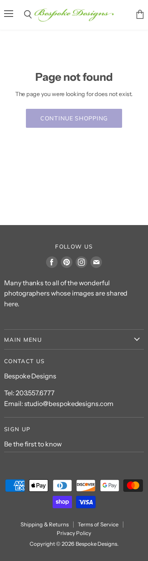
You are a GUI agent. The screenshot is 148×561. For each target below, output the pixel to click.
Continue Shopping (74, 118)
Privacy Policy (74, 533)
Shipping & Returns (45, 524)
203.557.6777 (35, 393)
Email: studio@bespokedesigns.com (58, 403)
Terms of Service (98, 524)
